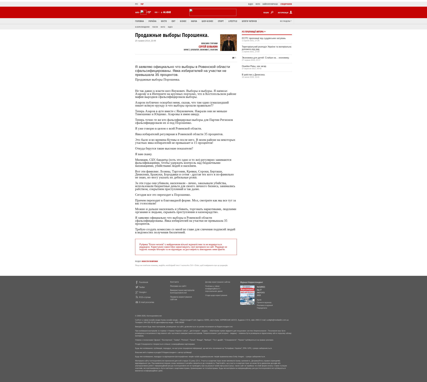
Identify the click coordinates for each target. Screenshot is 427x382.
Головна (139, 21)
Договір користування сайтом (217, 282)
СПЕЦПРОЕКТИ (286, 4)
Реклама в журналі (265, 305)
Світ (173, 21)
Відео (170, 27)
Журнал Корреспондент (251, 282)
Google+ (143, 292)
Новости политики (150, 261)
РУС (136, 4)
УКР (142, 4)
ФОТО (258, 4)
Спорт (221, 21)
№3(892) (261, 287)
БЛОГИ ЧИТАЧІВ (249, 21)
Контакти (174, 282)
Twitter (142, 287)
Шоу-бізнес (207, 21)
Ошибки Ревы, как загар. (254, 66)
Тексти (155, 27)
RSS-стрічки (145, 297)
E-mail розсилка (146, 302)
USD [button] (156, 12)
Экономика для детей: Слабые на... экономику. (266, 57)
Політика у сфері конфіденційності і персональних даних (214, 288)
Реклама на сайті (178, 286)
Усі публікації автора (252, 31)
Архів (259, 300)
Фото (163, 27)
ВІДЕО (250, 4)
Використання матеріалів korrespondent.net (182, 291)
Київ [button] (137, 12)
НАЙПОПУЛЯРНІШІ (270, 4)
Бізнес (183, 21)
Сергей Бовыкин (208, 46)
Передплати (262, 308)
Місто (164, 21)
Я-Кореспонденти (142, 27)
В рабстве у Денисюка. (253, 74)
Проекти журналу (264, 302)
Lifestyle (232, 21)
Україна (152, 21)
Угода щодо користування (216, 295)
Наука (194, 21)
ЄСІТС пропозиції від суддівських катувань (264, 38)
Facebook (143, 282)
